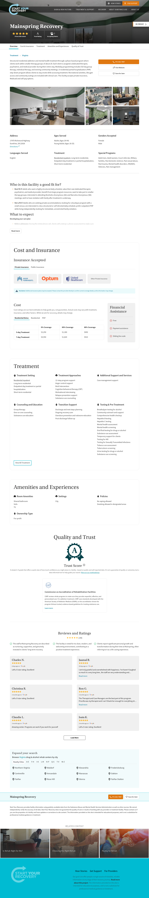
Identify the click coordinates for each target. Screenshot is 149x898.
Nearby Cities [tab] (18, 762)
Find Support (132, 3)
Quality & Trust (77, 46)
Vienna (82, 779)
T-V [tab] (58, 762)
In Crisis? (139, 24)
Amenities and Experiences (58, 46)
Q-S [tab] (52, 762)
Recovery (102, 9)
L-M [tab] (42, 762)
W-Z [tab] (63, 762)
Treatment (40, 46)
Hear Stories (115, 3)
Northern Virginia (22, 768)
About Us (135, 9)
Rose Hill (51, 779)
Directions (14, 146)
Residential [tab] (35, 318)
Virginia (22, 757)
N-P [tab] (47, 762)
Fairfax (18, 779)
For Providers (110, 871)
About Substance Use (118, 9)
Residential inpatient (62, 158)
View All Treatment (22, 463)
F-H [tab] (32, 762)
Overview (13, 46)
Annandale (52, 773)
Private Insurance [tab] (22, 267)
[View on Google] (23, 666)
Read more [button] (83, 676)
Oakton (114, 773)
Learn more (49, 608)
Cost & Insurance (27, 46)
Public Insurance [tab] (37, 267)
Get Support (96, 871)
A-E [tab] (27, 762)
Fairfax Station (117, 779)
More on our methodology (90, 572)
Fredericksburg (117, 768)
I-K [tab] (37, 762)
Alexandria (83, 768)
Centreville (19, 773)
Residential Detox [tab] (22, 318)
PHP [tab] (44, 318)
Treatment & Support (85, 9)
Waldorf (50, 768)
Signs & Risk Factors (62, 9)
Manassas (83, 773)
